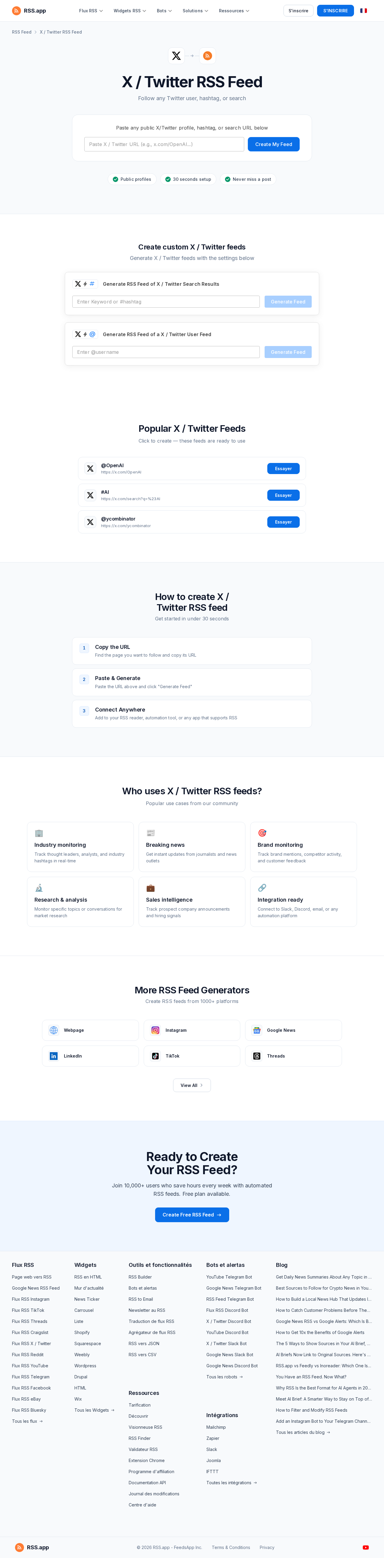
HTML (80, 1387)
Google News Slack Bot (229, 1354)
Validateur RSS (143, 1449)
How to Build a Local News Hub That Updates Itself (324, 1299)
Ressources (144, 1393)
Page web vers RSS (32, 1276)
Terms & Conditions (231, 1547)
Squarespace (87, 1343)
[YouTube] (366, 1547)
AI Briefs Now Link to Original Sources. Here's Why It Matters (324, 1354)
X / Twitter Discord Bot (228, 1321)
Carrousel (84, 1310)
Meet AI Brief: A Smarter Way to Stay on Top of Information (324, 1398)
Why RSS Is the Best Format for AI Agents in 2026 (324, 1387)
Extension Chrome (147, 1460)
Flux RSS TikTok (28, 1310)
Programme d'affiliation (151, 1471)
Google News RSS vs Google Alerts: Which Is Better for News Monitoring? (324, 1321)
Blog (282, 1265)
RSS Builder (140, 1276)
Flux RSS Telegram (31, 1376)
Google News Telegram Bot (233, 1288)
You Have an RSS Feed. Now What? (311, 1376)
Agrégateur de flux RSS (152, 1332)
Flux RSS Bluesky (29, 1410)
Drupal (80, 1376)
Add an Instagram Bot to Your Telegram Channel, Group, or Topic (324, 1421)
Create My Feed (273, 144)
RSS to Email (141, 1299)
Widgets (85, 1265)
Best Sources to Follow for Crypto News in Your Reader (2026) (324, 1288)
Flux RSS (23, 1265)
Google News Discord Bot (232, 1365)
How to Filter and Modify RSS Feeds (311, 1410)
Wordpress (85, 1365)
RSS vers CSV (143, 1354)
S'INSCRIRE (335, 10)
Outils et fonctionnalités (160, 1265)
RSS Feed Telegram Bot (230, 1299)
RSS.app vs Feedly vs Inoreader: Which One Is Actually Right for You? (324, 1365)
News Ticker (87, 1299)
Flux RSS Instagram (31, 1299)
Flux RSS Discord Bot (227, 1310)
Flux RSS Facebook (31, 1387)
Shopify (82, 1332)
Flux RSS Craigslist (30, 1332)
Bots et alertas (143, 1288)
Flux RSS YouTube (30, 1365)
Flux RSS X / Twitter (31, 1343)
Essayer (283, 468)
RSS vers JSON (144, 1343)
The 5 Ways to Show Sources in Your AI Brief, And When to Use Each (324, 1343)
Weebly (82, 1354)
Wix (78, 1398)
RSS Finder (140, 1438)
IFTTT (212, 1471)
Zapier (212, 1438)
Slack (211, 1449)
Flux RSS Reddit (28, 1354)
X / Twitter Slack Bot (226, 1343)
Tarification (140, 1404)
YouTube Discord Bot (227, 1332)
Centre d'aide (142, 1504)
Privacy (267, 1547)
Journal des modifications (154, 1493)
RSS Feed (22, 31)
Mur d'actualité (89, 1288)
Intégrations (222, 1415)
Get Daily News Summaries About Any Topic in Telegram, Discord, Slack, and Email (324, 1276)
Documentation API (147, 1482)
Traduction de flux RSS (151, 1321)
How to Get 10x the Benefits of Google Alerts (320, 1332)
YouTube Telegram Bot (229, 1276)
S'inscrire (298, 10)
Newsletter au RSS (147, 1310)
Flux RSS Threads (29, 1321)
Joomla (213, 1460)
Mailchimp (216, 1427)
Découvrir (138, 1416)
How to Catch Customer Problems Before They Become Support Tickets (324, 1310)
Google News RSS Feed (36, 1288)
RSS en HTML (88, 1276)
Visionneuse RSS (145, 1427)
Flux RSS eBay (26, 1398)
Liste (78, 1321)
